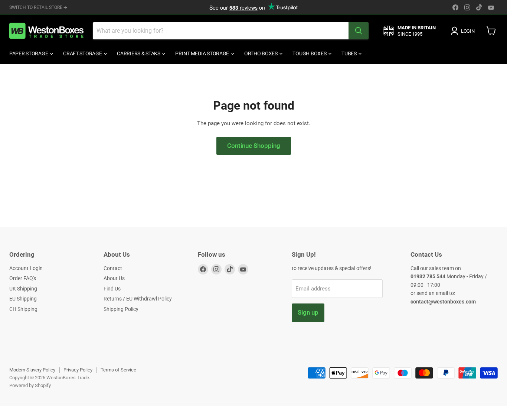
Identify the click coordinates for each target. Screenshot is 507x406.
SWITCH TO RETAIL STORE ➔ (38, 7)
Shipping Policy (121, 309)
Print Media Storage (202, 53)
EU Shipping (23, 299)
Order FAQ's (22, 278)
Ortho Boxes (261, 53)
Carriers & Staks (139, 53)
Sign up (308, 312)
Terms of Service (118, 370)
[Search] (359, 30)
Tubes (349, 53)
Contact (113, 268)
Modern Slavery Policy (32, 370)
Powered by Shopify (30, 385)
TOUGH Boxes (309, 53)
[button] (464, 30)
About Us (114, 278)
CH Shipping (23, 309)
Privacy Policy (77, 370)
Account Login (26, 268)
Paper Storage (29, 53)
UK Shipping (23, 289)
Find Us (112, 289)
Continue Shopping (253, 145)
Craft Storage (83, 53)
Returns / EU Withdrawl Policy (138, 299)
